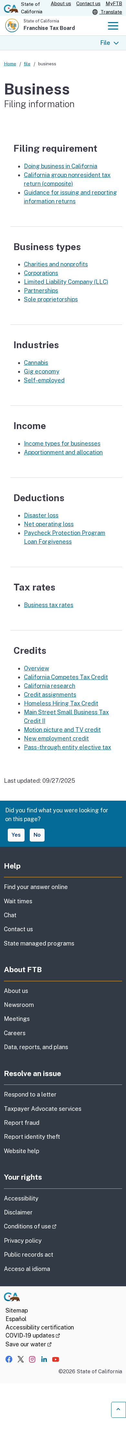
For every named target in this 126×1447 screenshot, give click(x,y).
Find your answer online (36, 886)
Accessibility (21, 1198)
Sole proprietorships (51, 299)
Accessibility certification (39, 1327)
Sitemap (16, 1310)
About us (61, 3)
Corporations (41, 273)
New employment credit (56, 738)
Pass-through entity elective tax (67, 747)
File (105, 42)
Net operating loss (49, 524)
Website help (21, 1151)
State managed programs (39, 943)
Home (10, 63)
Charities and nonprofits (56, 264)
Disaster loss (41, 515)
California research (49, 685)
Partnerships (41, 290)
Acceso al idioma (27, 1268)
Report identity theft (32, 1136)
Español (15, 1318)
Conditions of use (48, 1226)
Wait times (18, 901)
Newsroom (19, 1004)
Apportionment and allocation (63, 452)
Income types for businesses (62, 443)
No (37, 835)
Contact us (88, 3)
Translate (110, 12)
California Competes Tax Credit (66, 677)
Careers (15, 1033)
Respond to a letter (30, 1094)
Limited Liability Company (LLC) (66, 281)
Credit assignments (50, 694)
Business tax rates (48, 605)
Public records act (28, 1254)
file (27, 63)
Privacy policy (23, 1240)
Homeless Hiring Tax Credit (61, 703)
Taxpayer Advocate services (42, 1108)
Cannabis (36, 362)
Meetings (17, 1018)
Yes (16, 835)
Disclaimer (18, 1212)
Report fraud (21, 1122)
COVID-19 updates (32, 1335)
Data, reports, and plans (36, 1047)
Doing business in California (60, 166)
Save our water (28, 1344)
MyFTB (114, 3)
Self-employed (44, 380)
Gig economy (41, 371)
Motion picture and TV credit (62, 729)
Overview (36, 668)
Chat (10, 915)
